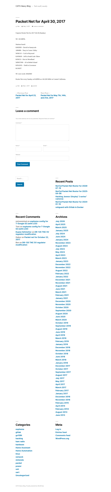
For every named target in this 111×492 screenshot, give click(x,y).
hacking (19, 438)
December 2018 (63, 347)
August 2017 (61, 375)
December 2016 (63, 397)
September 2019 (63, 326)
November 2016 (63, 400)
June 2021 (60, 289)
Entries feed (61, 432)
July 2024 (60, 233)
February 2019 (62, 341)
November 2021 (63, 283)
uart (17, 472)
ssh (17, 469)
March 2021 (61, 292)
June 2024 (60, 236)
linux (18, 454)
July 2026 (60, 221)
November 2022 (63, 267)
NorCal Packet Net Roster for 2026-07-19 (72, 187)
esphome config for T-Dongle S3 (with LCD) (32, 222)
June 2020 (60, 316)
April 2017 (60, 384)
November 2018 (63, 350)
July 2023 (60, 249)
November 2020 (63, 304)
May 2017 (60, 381)
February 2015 (62, 403)
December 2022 (63, 264)
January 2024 (62, 240)
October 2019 (62, 323)
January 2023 (62, 261)
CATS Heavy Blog (23, 6)
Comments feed (63, 435)
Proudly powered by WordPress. (35, 486)
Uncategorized (22, 475)
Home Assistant (23, 448)
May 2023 (60, 252)
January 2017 (62, 393)
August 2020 (62, 313)
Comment (19, 123)
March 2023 (61, 258)
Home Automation (24, 451)
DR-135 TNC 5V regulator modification (32, 233)
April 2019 (60, 335)
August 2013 (61, 412)
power (18, 466)
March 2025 (61, 227)
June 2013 (60, 415)
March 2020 (61, 320)
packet (35, 86)
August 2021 (61, 286)
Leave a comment (39, 26)
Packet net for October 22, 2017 (32, 238)
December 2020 (63, 301)
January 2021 (62, 298)
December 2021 (63, 280)
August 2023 (62, 246)
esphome (20, 429)
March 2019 (61, 338)
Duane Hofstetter (23, 232)
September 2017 (63, 372)
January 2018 (62, 363)
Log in (58, 429)
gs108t (19, 435)
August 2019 (61, 329)
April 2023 (60, 255)
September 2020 (63, 310)
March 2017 (61, 387)
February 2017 (62, 390)
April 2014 (60, 406)
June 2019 (60, 332)
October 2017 (62, 369)
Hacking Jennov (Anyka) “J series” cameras (71, 197)
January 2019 (62, 344)
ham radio (20, 441)
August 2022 (62, 270)
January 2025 (62, 230)
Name (18, 145)
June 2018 (60, 357)
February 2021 (62, 295)
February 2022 (62, 273)
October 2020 (62, 307)
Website (18, 154)
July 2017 (60, 378)
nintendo (20, 460)
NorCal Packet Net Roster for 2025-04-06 (72, 192)
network (19, 457)
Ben (18, 26)
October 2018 (62, 353)
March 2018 (61, 360)
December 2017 (63, 366)
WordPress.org (62, 438)
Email (45, 145)
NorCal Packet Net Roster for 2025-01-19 (72, 203)
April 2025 (60, 224)
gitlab (18, 432)
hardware (20, 444)
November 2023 (63, 243)
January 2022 (62, 276)
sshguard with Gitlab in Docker (70, 207)
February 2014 (62, 409)
